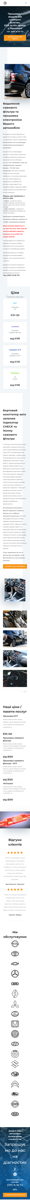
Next (24, 691)
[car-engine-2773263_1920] (15, 627)
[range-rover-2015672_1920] (15, 647)
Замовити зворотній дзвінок (15, 37)
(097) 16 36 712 (15, 1185)
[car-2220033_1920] (15, 667)
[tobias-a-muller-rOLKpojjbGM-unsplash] (15, 686)
